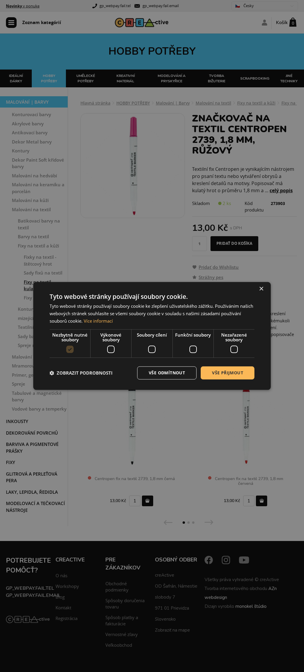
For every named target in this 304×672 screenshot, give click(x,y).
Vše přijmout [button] (227, 373)
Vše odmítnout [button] (167, 373)
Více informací (98, 321)
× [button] (261, 289)
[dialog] (152, 336)
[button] (81, 373)
